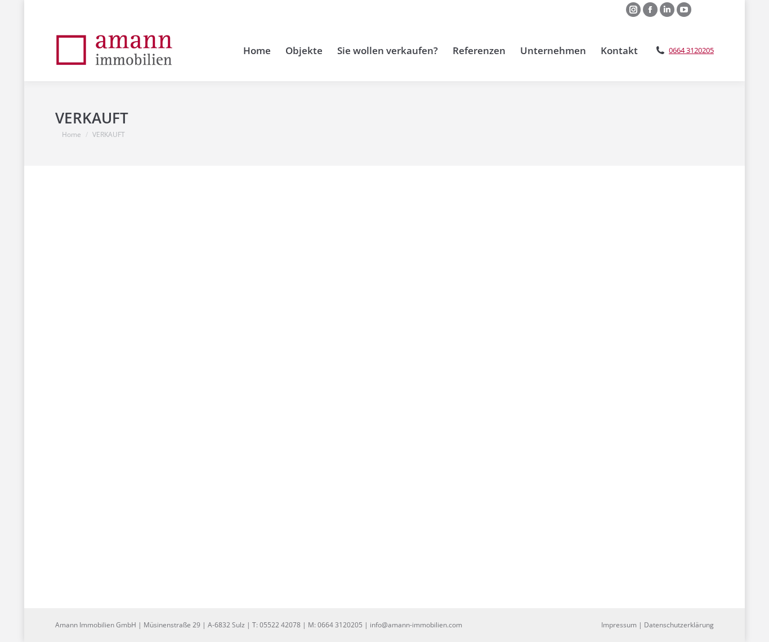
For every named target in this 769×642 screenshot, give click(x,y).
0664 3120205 (691, 50)
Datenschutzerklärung (679, 625)
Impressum (619, 625)
